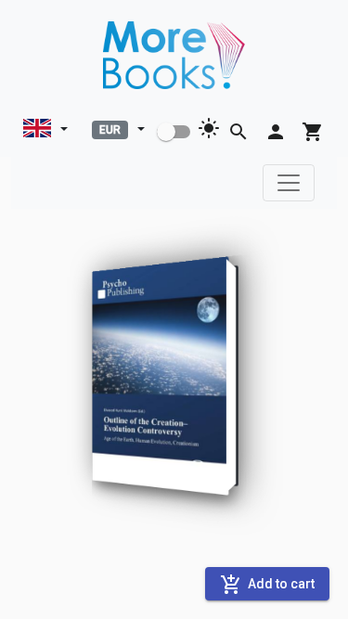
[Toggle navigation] (289, 182)
